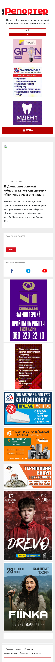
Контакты (36, 653)
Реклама (24, 653)
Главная (9, 649)
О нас (19, 649)
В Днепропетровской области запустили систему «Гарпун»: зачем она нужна (25, 190)
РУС (27, 34)
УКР (27, 30)
